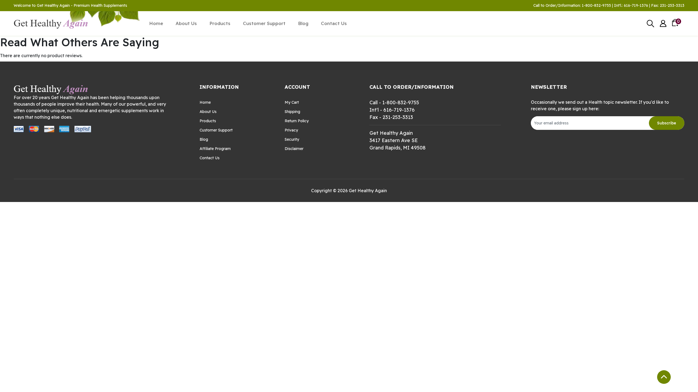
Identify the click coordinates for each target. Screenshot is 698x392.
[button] (663, 23)
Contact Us (334, 23)
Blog (303, 23)
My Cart (292, 102)
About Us (186, 23)
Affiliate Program (215, 148)
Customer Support (264, 23)
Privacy (291, 130)
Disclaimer (294, 148)
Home (156, 23)
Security (292, 139)
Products (219, 23)
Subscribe (666, 123)
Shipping (292, 111)
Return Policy (297, 120)
